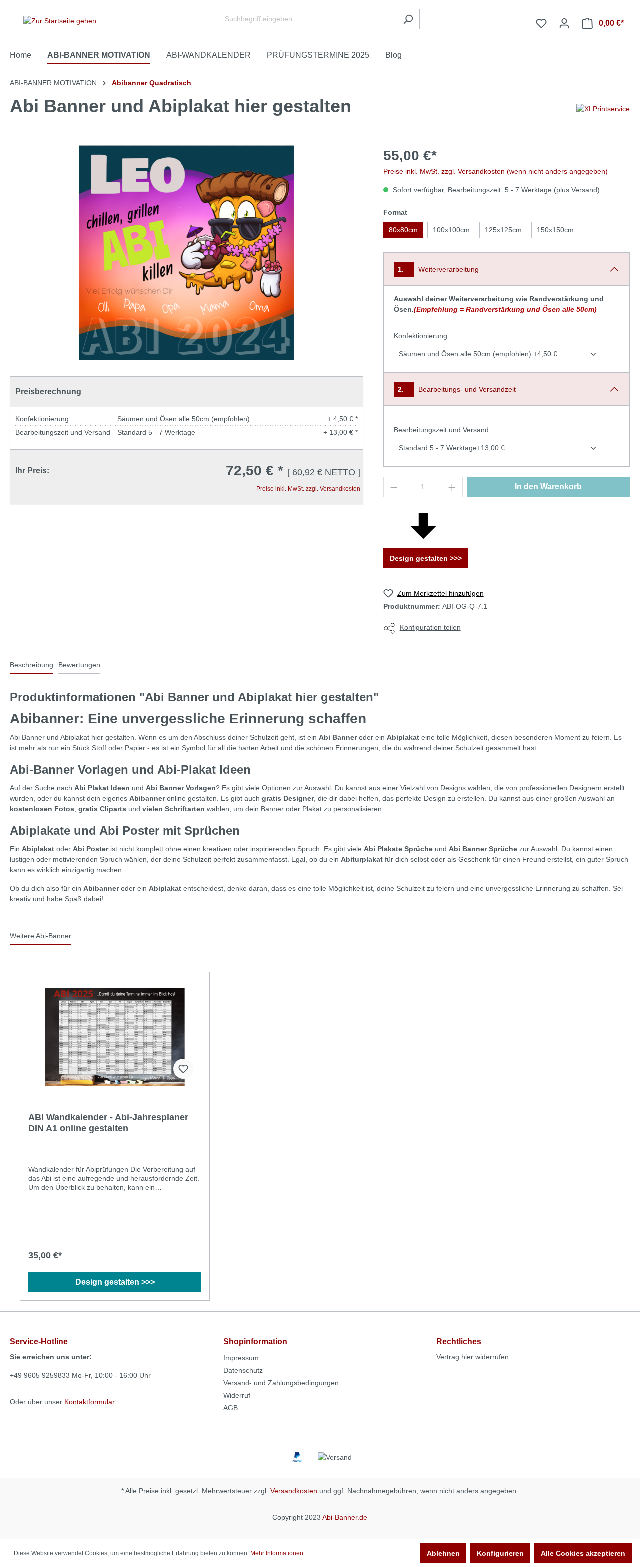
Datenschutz (243, 1370)
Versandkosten (294, 1491)
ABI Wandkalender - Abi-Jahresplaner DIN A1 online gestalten (108, 1122)
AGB (231, 1408)
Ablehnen (443, 1553)
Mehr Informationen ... (280, 1553)
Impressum (241, 1358)
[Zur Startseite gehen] (60, 21)
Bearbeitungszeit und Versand (441, 430)
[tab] (32, 665)
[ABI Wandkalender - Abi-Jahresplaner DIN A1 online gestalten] (115, 1037)
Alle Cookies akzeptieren (583, 1553)
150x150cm (555, 230)
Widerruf (237, 1395)
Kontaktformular (89, 1402)
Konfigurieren (500, 1553)
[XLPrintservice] (603, 108)
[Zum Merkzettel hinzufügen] (184, 1069)
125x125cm (503, 230)
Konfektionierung (421, 336)
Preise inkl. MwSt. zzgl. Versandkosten (308, 488)
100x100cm (451, 230)
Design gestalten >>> (426, 558)
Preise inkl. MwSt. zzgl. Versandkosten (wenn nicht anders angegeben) (496, 171)
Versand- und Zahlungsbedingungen (281, 1383)
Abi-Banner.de (345, 1517)
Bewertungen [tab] (79, 665)
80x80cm (403, 230)
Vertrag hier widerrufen (472, 1357)
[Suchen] (408, 19)
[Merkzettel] (541, 23)
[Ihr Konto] (564, 23)
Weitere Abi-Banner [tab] (41, 936)
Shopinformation (256, 1341)
